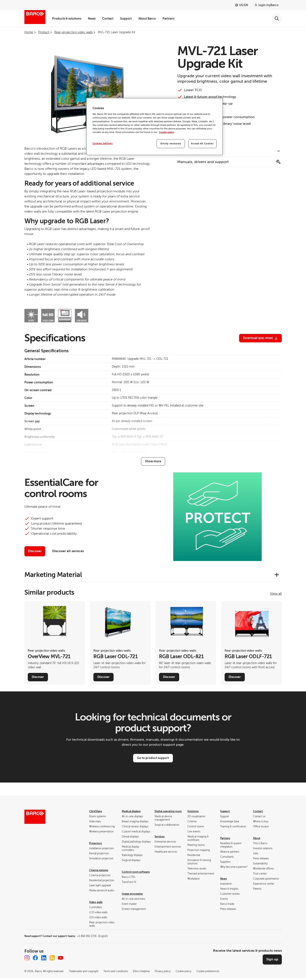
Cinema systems (98, 870)
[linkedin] (43, 957)
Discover (35, 551)
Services (159, 836)
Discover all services (68, 551)
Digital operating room (168, 811)
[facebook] (35, 957)
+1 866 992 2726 (92, 936)
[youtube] (60, 957)
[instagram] (26, 957)
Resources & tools (193, 151)
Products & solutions (66, 18)
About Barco (147, 18)
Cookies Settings (103, 143)
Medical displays (131, 811)
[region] (154, 126)
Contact (107, 18)
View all (276, 593)
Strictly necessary (170, 143)
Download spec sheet (258, 338)
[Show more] (153, 461)
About (256, 838)
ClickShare (95, 811)
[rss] (52, 957)
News (91, 18)
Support (126, 18)
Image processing (132, 893)
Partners (168, 18)
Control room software (136, 871)
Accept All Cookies (202, 143)
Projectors (95, 843)
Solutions (193, 811)
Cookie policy (166, 132)
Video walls (95, 902)
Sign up (272, 959)
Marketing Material (53, 574)
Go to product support (153, 758)
